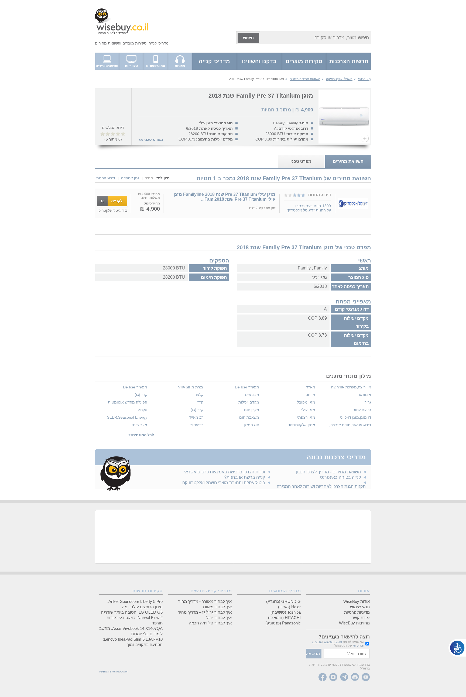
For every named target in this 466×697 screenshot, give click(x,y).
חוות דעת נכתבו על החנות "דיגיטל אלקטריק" (309, 208)
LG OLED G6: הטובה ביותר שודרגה (132, 612)
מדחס (310, 394)
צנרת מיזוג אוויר (190, 387)
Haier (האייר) (289, 606)
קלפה (198, 394)
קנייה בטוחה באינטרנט (340, 477)
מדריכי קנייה (159, 43)
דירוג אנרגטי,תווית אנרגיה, (350, 425)
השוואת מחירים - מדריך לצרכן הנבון (328, 472)
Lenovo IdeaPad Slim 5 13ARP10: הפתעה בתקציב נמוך (133, 642)
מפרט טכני (153, 139)
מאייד (310, 387)
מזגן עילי (308, 410)
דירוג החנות (105, 178)
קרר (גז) (197, 410)
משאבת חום (249, 417)
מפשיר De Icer (247, 387)
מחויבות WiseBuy (354, 623)
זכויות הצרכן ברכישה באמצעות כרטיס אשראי (224, 472)
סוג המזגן (251, 425)
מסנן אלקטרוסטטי (300, 425)
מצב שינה (251, 394)
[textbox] (347, 653)
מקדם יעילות (248, 402)
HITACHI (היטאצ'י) (284, 617)
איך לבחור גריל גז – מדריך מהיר (205, 612)
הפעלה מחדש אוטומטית (127, 402)
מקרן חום (251, 410)
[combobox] (315, 37)
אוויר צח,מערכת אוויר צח (351, 387)
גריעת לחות (361, 410)
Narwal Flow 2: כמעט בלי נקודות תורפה (135, 620)
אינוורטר (364, 394)
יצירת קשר (361, 617)
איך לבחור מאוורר (217, 606)
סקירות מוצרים (134, 43)
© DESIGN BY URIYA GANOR (113, 672)
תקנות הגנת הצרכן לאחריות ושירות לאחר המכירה (321, 486)
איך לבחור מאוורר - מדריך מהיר (205, 601)
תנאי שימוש (360, 606)
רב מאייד (196, 417)
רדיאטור (196, 425)
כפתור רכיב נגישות (457, 648)
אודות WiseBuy (356, 601)
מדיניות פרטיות (357, 612)
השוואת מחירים (107, 43)
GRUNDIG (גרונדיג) (283, 601)
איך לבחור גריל (219, 617)
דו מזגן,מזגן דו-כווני (355, 417)
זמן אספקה (130, 178)
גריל (368, 402)
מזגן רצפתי (306, 417)
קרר (200, 402)
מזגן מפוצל (306, 402)
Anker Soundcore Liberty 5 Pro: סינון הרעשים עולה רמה (135, 604)
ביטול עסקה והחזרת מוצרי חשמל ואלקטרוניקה (223, 482)
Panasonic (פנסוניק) (283, 623)
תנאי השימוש (333, 642)
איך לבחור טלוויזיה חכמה (210, 623)
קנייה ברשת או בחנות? (244, 477)
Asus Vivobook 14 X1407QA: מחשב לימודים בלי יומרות (131, 631)
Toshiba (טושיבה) (285, 612)
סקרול (142, 410)
